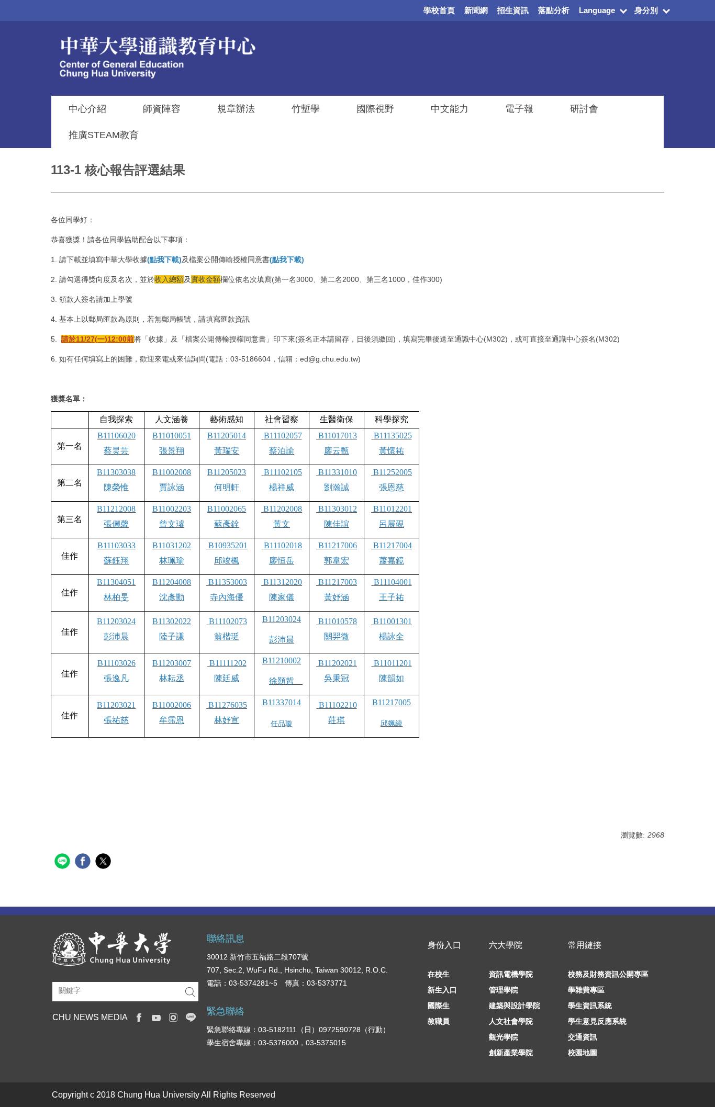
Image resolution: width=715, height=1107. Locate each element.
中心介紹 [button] (87, 109)
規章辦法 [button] (236, 109)
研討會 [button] (584, 109)
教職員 (439, 1021)
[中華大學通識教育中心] (157, 56)
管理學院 (503, 990)
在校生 (439, 974)
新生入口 (442, 990)
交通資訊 (582, 1037)
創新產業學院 (511, 1052)
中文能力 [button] (449, 109)
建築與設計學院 (514, 1005)
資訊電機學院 (511, 974)
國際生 (439, 1005)
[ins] (173, 1016)
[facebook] (84, 862)
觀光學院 (503, 1037)
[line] (63, 862)
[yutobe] (156, 1016)
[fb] (139, 1016)
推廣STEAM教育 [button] (104, 135)
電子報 (519, 109)
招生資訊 (513, 10)
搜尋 (190, 991)
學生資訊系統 (590, 1005)
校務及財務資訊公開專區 (608, 974)
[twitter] (104, 862)
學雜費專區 (586, 990)
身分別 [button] (646, 10)
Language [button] (597, 10)
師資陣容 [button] (162, 109)
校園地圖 (582, 1052)
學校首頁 (439, 10)
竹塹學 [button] (306, 109)
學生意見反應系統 (597, 1021)
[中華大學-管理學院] (111, 948)
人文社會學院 (511, 1021)
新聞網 (476, 10)
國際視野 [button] (375, 109)
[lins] (190, 1016)
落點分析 (553, 10)
